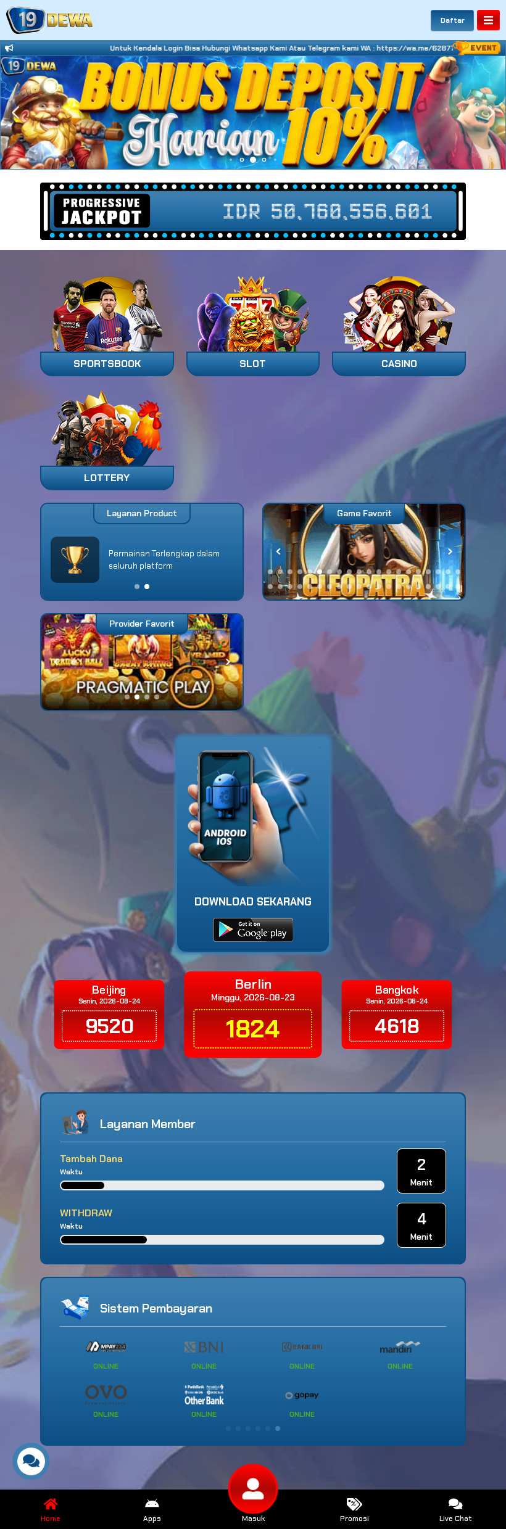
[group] (364, 552)
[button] (491, 112)
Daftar (453, 20)
